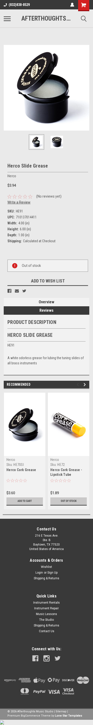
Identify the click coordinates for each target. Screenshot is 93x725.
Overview (46, 302)
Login (39, 572)
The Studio (46, 619)
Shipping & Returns (46, 578)
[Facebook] (9, 291)
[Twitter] (24, 291)
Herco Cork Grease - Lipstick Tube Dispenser (66, 474)
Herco (10, 460)
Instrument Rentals (46, 602)
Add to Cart (25, 501)
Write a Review (19, 202)
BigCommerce (30, 715)
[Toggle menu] (7, 18)
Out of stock (69, 501)
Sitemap (61, 711)
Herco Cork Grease (21, 470)
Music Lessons (46, 614)
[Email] (17, 291)
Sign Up (52, 572)
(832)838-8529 (19, 5)
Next (85, 88)
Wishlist (46, 567)
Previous (7, 88)
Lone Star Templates (68, 715)
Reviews (46, 310)
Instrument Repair (46, 608)
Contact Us (46, 631)
